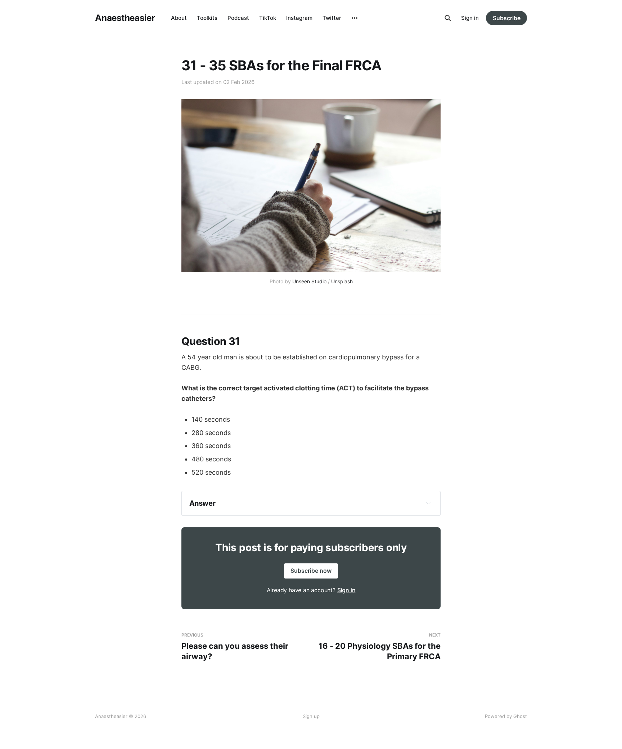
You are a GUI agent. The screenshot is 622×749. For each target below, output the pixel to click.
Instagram (299, 17)
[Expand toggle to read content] (428, 502)
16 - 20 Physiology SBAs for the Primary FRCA (380, 646)
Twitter (332, 17)
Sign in (470, 17)
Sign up (311, 716)
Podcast (238, 17)
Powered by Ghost (506, 716)
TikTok (267, 17)
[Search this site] (447, 18)
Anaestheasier (125, 18)
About (179, 17)
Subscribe (506, 18)
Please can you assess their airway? (234, 646)
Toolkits (207, 17)
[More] (354, 18)
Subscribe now (311, 570)
